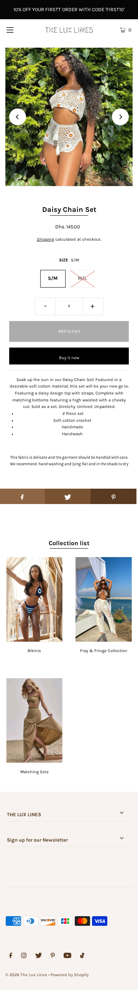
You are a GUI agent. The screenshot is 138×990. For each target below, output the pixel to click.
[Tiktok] (82, 956)
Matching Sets (34, 771)
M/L (82, 278)
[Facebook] (10, 956)
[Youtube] (67, 956)
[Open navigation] (18, 29)
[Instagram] (23, 956)
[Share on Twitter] (68, 496)
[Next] (120, 116)
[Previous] (17, 116)
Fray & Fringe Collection (103, 650)
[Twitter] (38, 956)
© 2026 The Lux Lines (26, 974)
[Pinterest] (53, 956)
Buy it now (69, 357)
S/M (53, 278)
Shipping (45, 239)
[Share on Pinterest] (113, 496)
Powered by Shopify (70, 974)
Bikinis (34, 650)
